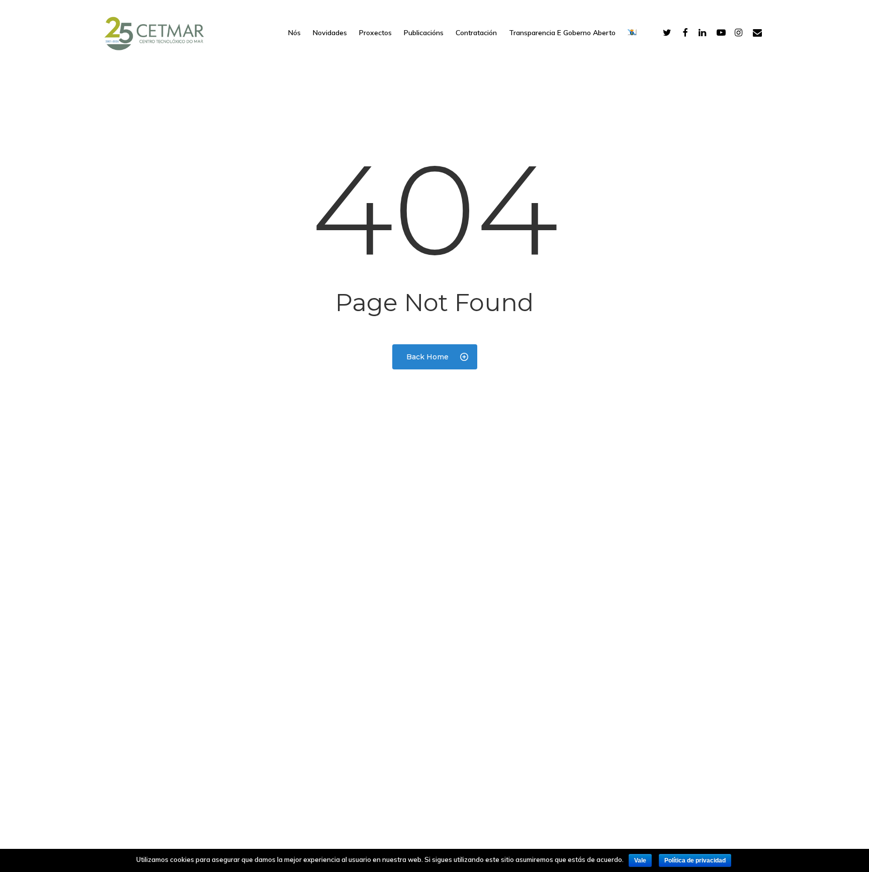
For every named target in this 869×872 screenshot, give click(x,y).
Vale (640, 860)
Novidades (330, 32)
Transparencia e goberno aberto (562, 32)
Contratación (476, 32)
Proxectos (375, 32)
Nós (294, 32)
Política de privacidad (695, 860)
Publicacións (424, 32)
